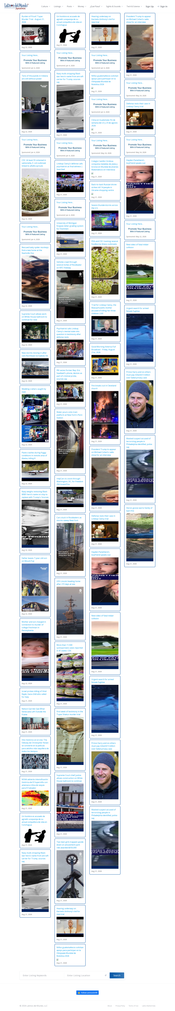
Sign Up (150, 6)
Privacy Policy (120, 1006)
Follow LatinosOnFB (87, 992)
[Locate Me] (105, 975)
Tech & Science (133, 6)
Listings (57, 6)
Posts (69, 6)
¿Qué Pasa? (95, 6)
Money (81, 6)
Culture (44, 6)
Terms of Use (133, 1006)
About (110, 1006)
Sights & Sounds (113, 6)
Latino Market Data (148, 1006)
